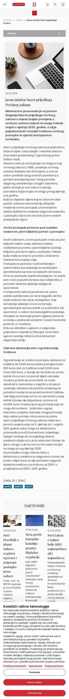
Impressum (35, 666)
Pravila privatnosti (14, 666)
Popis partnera (54, 666)
